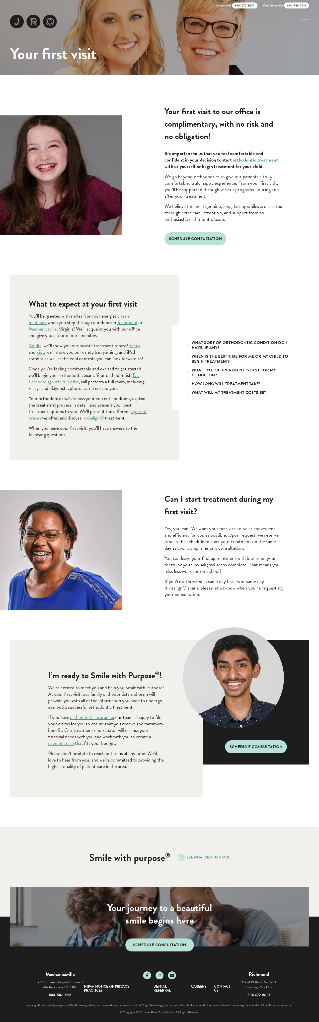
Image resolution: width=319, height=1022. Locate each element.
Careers (199, 986)
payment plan (61, 743)
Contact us (222, 988)
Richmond (127, 322)
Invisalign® (93, 418)
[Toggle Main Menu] (305, 22)
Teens (134, 345)
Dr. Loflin (69, 381)
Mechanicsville (43, 329)
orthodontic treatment (255, 160)
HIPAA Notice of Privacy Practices (106, 988)
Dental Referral (162, 988)
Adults (35, 345)
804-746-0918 (60, 995)
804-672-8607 (259, 995)
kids (40, 352)
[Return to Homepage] (33, 22)
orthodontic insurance (91, 717)
